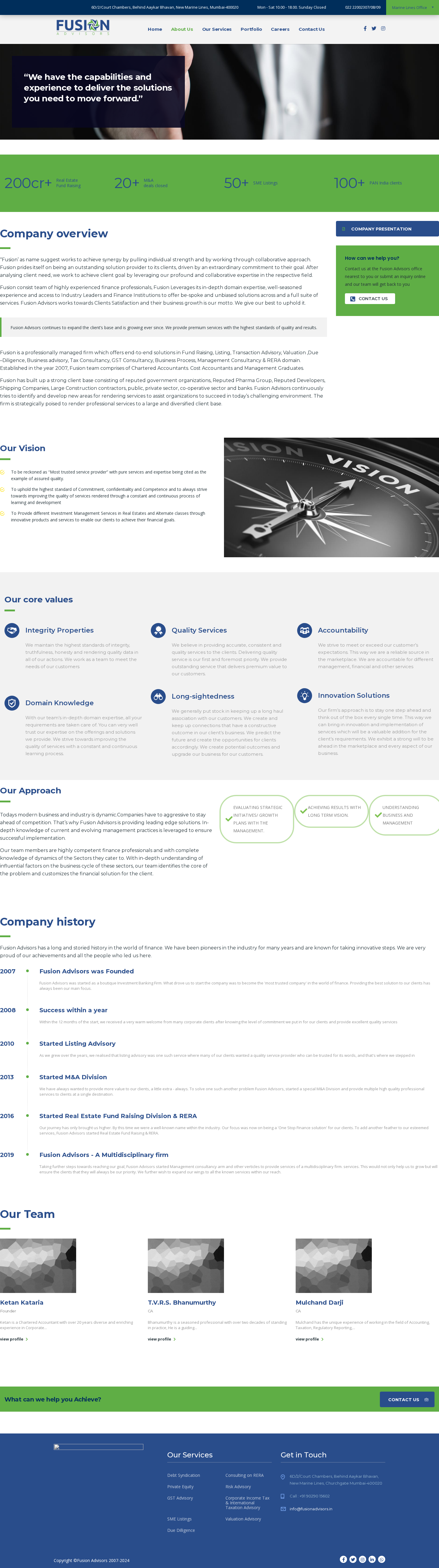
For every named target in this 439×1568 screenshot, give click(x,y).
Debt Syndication (183, 1475)
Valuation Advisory (243, 1519)
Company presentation (381, 229)
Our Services (217, 29)
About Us (182, 29)
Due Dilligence (181, 1530)
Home (155, 29)
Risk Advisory (238, 1486)
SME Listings (179, 1519)
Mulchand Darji (319, 1302)
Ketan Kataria (22, 1302)
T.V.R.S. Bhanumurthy (182, 1302)
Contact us (373, 298)
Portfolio (251, 29)
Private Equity (180, 1486)
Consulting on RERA (244, 1475)
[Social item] (365, 29)
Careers (280, 29)
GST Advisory (180, 1498)
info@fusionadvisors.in (311, 1508)
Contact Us (312, 29)
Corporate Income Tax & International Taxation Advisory (247, 1503)
